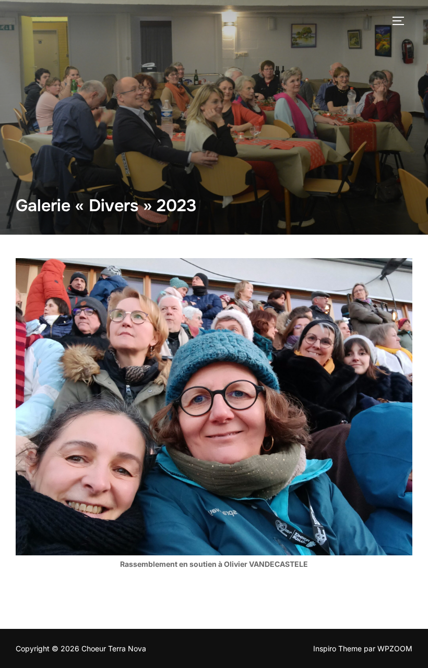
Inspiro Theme (337, 648)
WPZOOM (394, 648)
